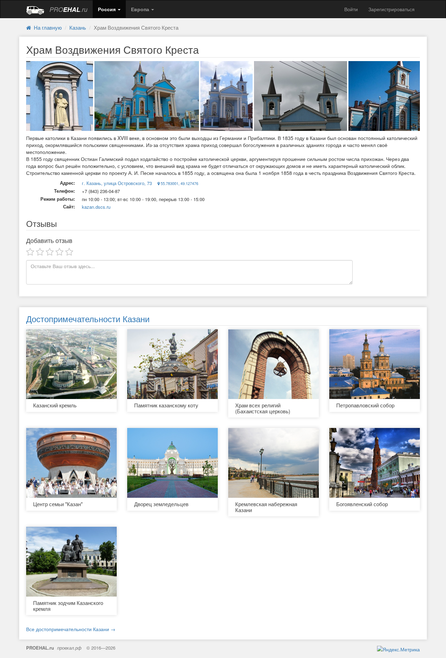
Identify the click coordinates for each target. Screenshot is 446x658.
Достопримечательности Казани (87, 318)
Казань (77, 27)
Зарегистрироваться (391, 9)
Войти (351, 9)
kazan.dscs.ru (96, 207)
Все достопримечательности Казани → (70, 629)
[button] (109, 9)
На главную (46, 27)
